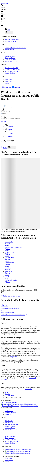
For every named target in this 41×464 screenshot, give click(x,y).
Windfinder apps (9, 56)
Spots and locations (10, 41)
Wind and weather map (11, 39)
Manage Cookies (10, 73)
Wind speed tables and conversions (15, 48)
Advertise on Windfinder (12, 69)
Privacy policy (9, 81)
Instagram (28, 451)
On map (4, 121)
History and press (10, 58)
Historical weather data (11, 68)
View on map (8, 87)
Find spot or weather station (11, 296)
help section (14, 357)
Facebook (17, 87)
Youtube (27, 453)
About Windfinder (10, 59)
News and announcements (12, 71)
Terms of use (8, 79)
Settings (10, 33)
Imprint (7, 83)
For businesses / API (11, 61)
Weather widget (9, 49)
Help (8, 30)
